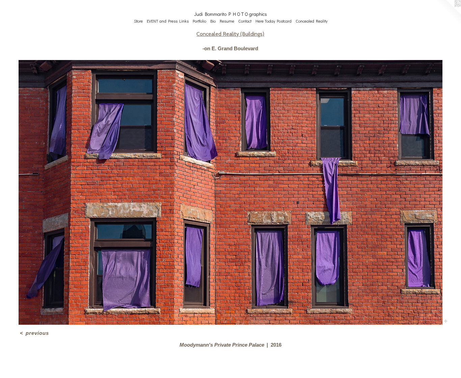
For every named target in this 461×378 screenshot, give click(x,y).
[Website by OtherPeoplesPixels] (447, 13)
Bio (213, 21)
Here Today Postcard (273, 21)
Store (138, 21)
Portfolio (199, 21)
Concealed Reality (311, 21)
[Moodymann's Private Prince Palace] (230, 192)
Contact (244, 21)
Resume (227, 21)
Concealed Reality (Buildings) (230, 34)
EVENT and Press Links (168, 21)
